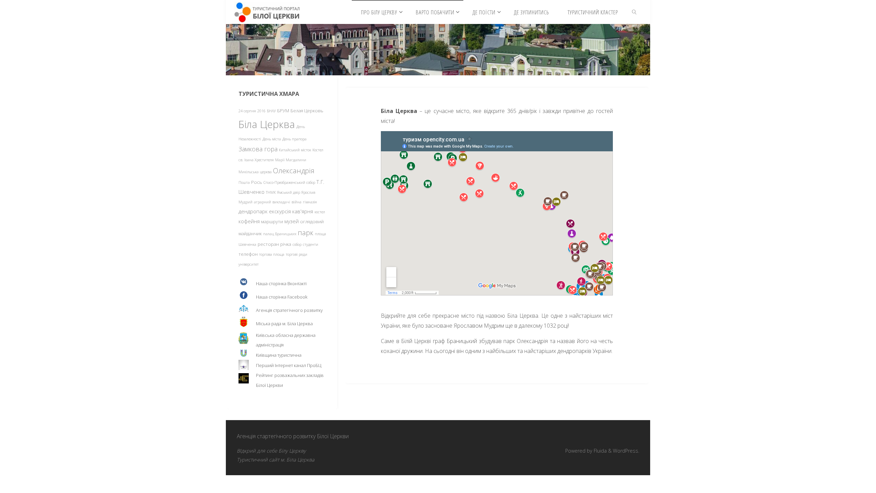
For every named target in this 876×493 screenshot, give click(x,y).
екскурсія (280, 211)
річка (285, 244)
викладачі (281, 202)
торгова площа (271, 254)
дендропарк (253, 211)
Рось (256, 182)
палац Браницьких (279, 233)
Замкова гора (258, 149)
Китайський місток (295, 150)
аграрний (262, 202)
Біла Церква (267, 124)
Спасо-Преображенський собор (289, 182)
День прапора (294, 139)
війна (296, 202)
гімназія (310, 202)
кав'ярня (302, 211)
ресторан (268, 244)
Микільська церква (255, 171)
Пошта (244, 182)
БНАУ (271, 111)
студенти (310, 244)
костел (319, 212)
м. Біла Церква (297, 459)
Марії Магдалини (290, 159)
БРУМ (283, 111)
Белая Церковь (307, 111)
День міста (271, 139)
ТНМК (271, 192)
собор (297, 244)
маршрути (272, 221)
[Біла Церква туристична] (267, 12)
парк (305, 232)
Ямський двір (288, 192)
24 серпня (247, 111)
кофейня (249, 221)
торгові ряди (296, 254)
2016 (261, 111)
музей (291, 221)
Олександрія (293, 170)
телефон (248, 254)
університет (249, 264)
